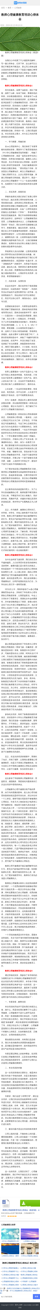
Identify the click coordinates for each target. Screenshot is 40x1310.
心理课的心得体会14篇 (10, 1275)
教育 (9, 8)
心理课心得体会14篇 (28, 1268)
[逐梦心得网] (20, 3)
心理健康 (17, 8)
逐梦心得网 (18, 1305)
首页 (3, 8)
